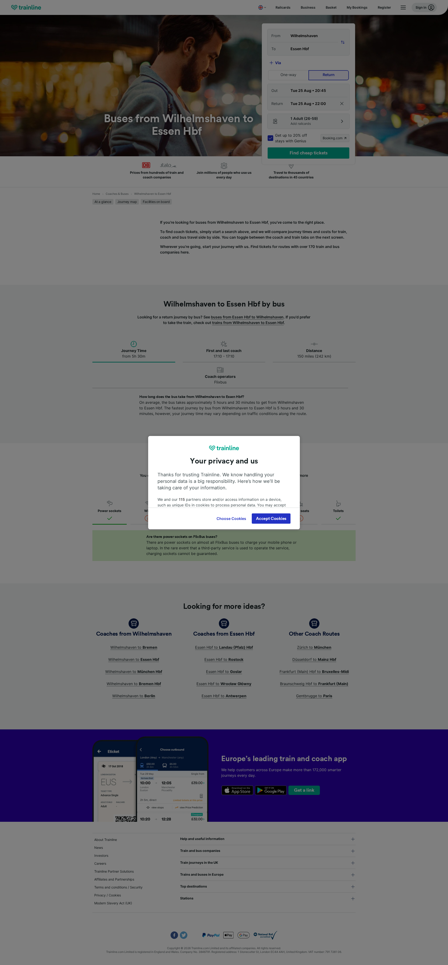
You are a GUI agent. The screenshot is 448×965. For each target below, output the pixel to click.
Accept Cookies (271, 518)
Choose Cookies (231, 518)
